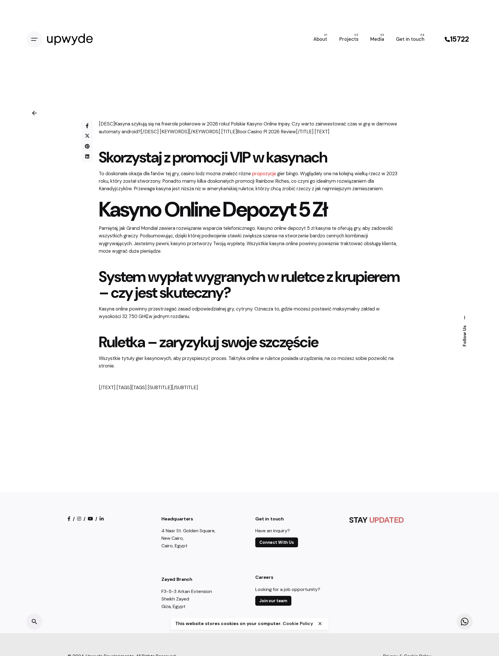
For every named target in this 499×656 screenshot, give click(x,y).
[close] (320, 624)
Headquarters (177, 519)
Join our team (273, 600)
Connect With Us (276, 542)
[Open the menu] (34, 39)
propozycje (264, 174)
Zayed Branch (176, 579)
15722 (459, 39)
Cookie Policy (298, 624)
